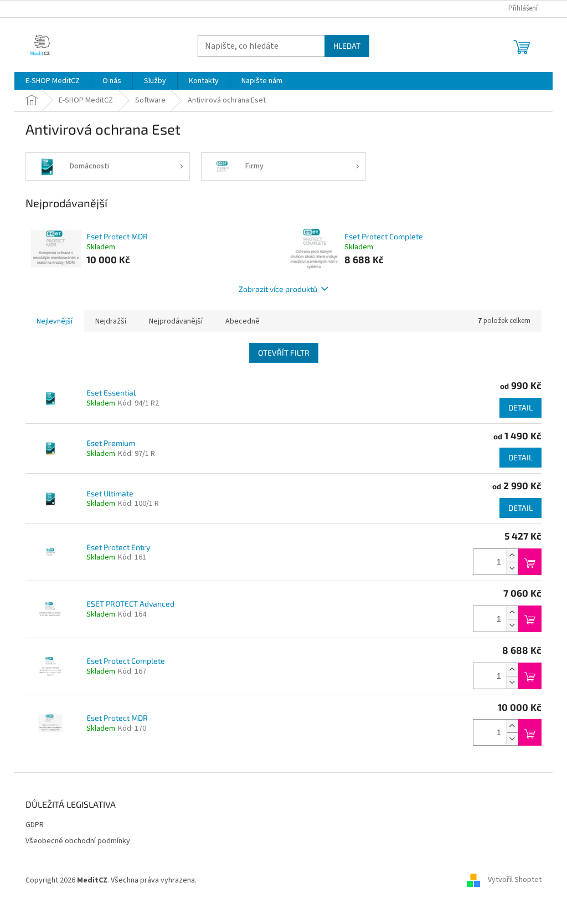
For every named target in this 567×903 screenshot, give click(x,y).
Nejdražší (110, 321)
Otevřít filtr (284, 352)
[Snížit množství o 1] (512, 568)
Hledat (346, 45)
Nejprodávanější (176, 321)
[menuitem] (52, 81)
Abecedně (242, 321)
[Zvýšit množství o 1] (512, 555)
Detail (520, 407)
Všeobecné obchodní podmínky (77, 841)
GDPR (34, 825)
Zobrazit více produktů (278, 289)
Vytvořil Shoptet (515, 880)
